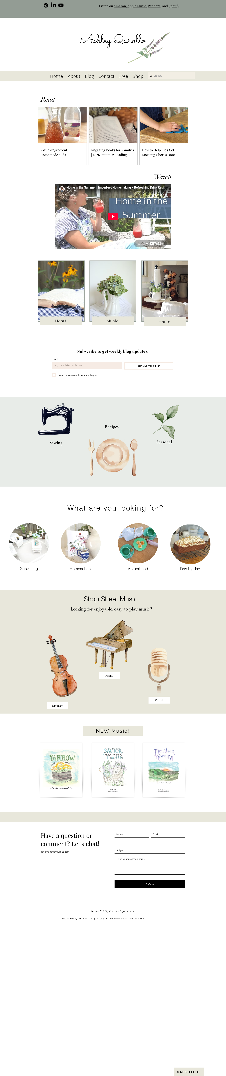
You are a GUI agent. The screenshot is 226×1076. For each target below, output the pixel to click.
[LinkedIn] (53, 5)
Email (55, 359)
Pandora (154, 6)
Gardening (29, 568)
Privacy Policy (137, 918)
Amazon (120, 6)
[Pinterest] (46, 5)
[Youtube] (61, 5)
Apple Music (136, 6)
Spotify (174, 6)
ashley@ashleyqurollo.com (55, 851)
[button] (174, 33)
